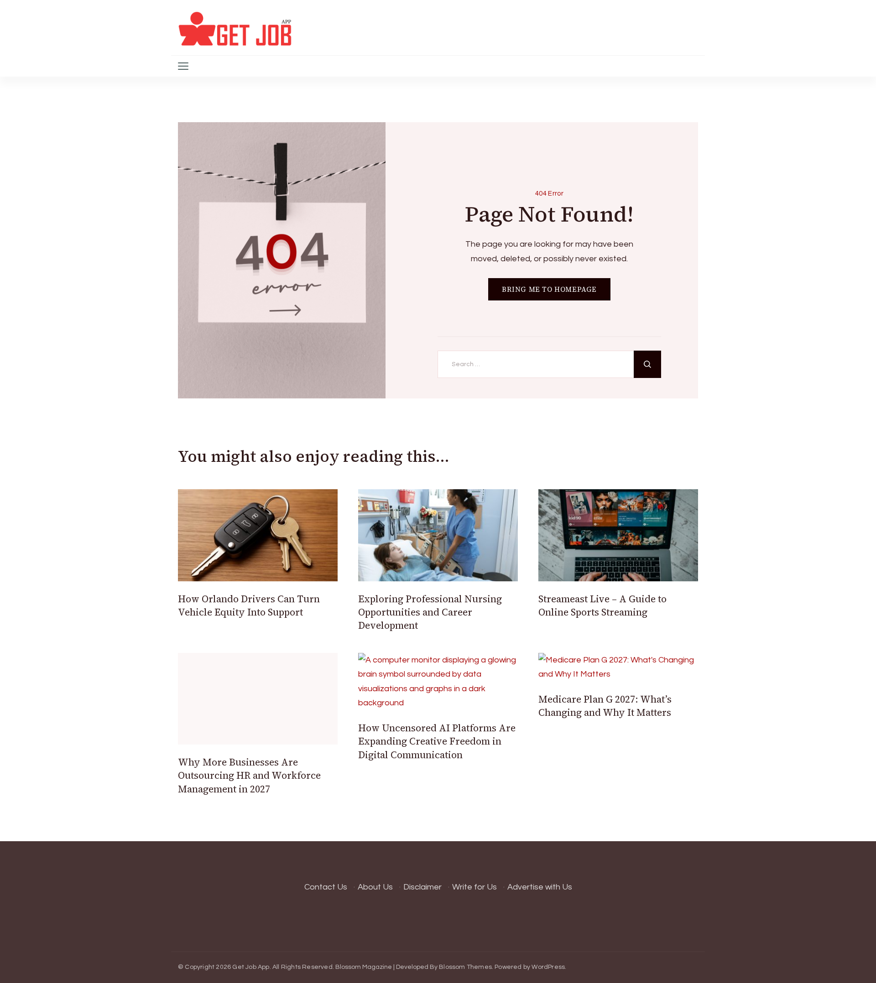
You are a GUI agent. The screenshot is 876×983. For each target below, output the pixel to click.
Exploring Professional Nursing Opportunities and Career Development (430, 612)
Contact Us (325, 887)
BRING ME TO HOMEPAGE (549, 289)
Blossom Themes (465, 967)
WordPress (548, 967)
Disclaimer (422, 887)
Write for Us (474, 887)
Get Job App (250, 967)
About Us (375, 887)
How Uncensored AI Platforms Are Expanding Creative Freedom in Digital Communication (437, 741)
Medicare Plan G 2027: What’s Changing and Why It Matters (605, 706)
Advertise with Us (539, 887)
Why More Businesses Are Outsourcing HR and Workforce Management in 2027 (249, 775)
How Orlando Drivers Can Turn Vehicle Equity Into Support (249, 605)
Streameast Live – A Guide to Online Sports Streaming (602, 605)
